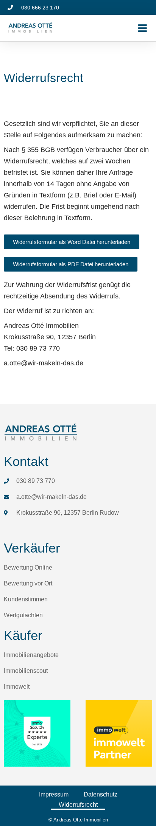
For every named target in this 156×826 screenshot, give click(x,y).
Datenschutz (100, 794)
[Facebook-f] (141, 7)
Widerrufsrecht (78, 804)
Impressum (54, 794)
